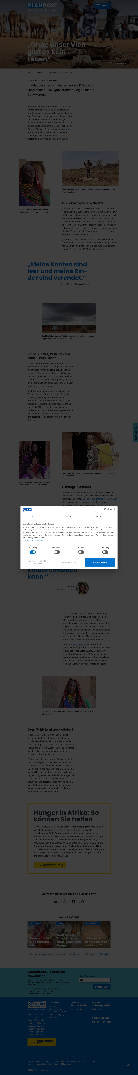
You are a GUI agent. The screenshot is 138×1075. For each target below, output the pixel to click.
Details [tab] (69, 517)
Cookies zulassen (100, 562)
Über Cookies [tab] (101, 517)
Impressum (38, 540)
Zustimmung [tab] (37, 517)
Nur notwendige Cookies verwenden (38, 562)
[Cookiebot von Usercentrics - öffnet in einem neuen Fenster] (105, 509)
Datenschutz (28, 540)
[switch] (57, 552)
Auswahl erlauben (69, 562)
